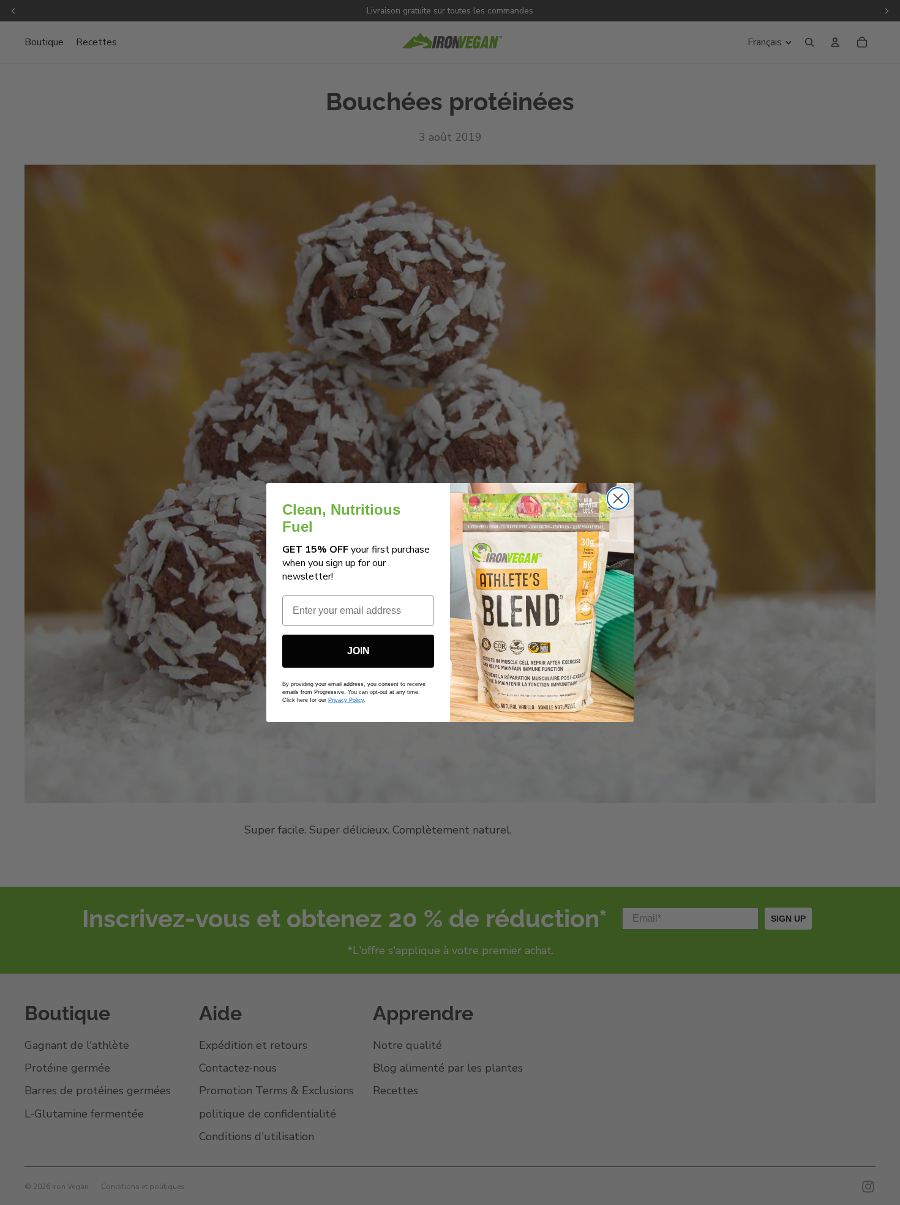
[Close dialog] (618, 498)
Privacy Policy (346, 700)
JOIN (358, 651)
